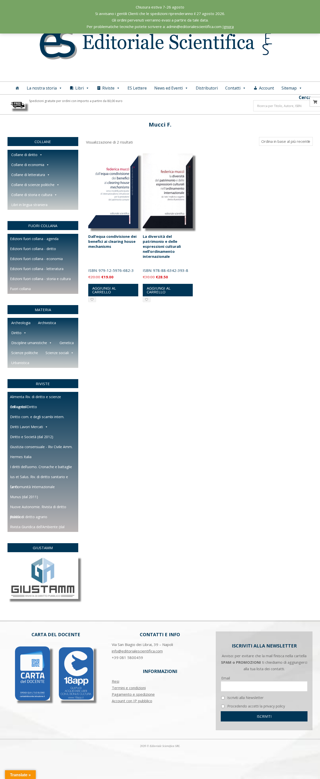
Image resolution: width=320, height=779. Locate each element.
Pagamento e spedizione (133, 694)
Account (266, 88)
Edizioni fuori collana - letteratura (37, 268)
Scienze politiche (24, 352)
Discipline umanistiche (29, 342)
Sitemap (289, 88)
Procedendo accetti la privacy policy (255, 706)
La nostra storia (42, 88)
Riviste (108, 88)
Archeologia (20, 322)
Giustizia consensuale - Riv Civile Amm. (41, 446)
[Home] (17, 88)
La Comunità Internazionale (32, 486)
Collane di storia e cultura (31, 194)
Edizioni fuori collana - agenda (34, 238)
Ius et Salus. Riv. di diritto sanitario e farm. (39, 478)
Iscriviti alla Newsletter (245, 697)
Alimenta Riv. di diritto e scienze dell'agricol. (35, 398)
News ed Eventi (168, 88)
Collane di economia (27, 164)
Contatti (232, 88)
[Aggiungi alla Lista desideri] (92, 299)
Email (225, 678)
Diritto (16, 332)
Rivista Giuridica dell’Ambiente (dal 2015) (37, 528)
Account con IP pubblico (132, 700)
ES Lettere (137, 88)
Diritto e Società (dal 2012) (31, 436)
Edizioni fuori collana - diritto (33, 248)
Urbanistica (20, 362)
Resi (115, 681)
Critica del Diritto (23, 406)
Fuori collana (20, 288)
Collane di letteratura (28, 174)
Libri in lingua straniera (29, 204)
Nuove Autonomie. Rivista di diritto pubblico (38, 508)
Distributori (207, 88)
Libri (79, 88)
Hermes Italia (21, 456)
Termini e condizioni (129, 687)
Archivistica (47, 322)
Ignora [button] (228, 26)
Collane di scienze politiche (32, 184)
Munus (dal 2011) (24, 496)
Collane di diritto (24, 154)
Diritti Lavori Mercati (26, 426)
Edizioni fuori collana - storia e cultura (40, 278)
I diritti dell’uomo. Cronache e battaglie (41, 466)
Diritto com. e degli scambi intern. (37, 416)
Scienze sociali (57, 352)
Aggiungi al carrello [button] (104, 290)
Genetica (67, 342)
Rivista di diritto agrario (28, 516)
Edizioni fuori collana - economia (36, 258)
